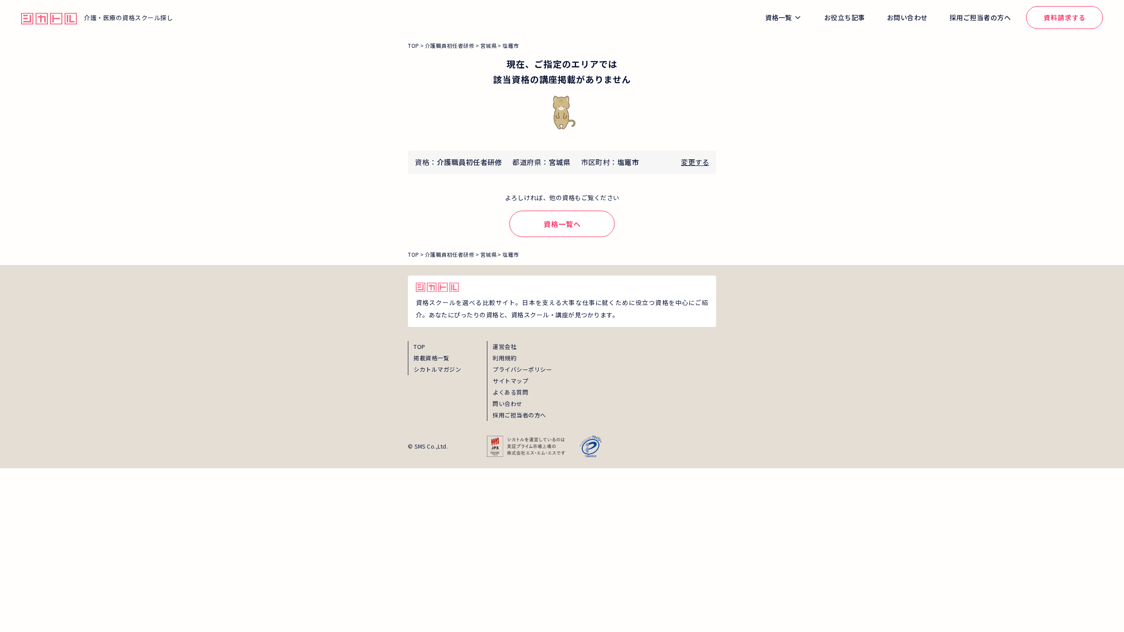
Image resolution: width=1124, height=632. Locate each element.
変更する (695, 162)
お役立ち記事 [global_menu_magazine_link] (844, 17)
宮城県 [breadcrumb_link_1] (488, 45)
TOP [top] (419, 346)
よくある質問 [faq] (510, 392)
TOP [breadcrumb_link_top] (413, 45)
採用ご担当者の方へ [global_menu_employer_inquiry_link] (980, 17)
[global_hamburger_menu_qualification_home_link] (49, 18)
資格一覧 (778, 17)
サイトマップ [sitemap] (510, 381)
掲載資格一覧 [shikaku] (431, 358)
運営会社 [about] (504, 346)
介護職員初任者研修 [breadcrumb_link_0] (450, 45)
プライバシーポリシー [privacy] (522, 369)
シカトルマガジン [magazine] (437, 369)
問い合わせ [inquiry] (507, 403)
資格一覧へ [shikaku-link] (562, 224)
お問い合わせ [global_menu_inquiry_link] (907, 17)
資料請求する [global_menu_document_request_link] (1065, 17)
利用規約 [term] (504, 358)
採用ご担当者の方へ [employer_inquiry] (519, 415)
